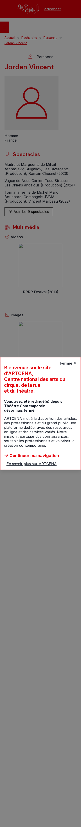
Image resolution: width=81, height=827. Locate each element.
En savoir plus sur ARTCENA (32, 464)
